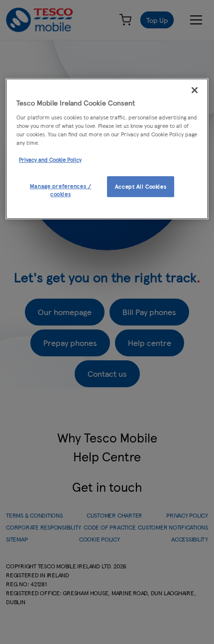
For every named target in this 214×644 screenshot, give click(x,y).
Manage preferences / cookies (60, 190)
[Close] (195, 90)
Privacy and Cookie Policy (50, 159)
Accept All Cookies (140, 186)
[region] (107, 148)
